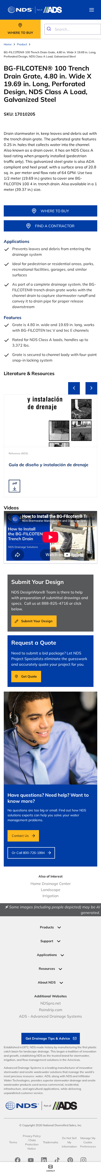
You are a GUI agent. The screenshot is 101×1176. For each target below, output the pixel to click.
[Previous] (74, 388)
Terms (13, 1142)
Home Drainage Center (51, 883)
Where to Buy (55, 211)
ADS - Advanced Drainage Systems (50, 1016)
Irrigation (50, 895)
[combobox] (72, 29)
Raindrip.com (50, 1009)
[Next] (91, 388)
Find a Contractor (54, 226)
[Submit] (50, 29)
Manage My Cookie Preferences (88, 1142)
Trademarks (50, 1142)
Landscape (50, 889)
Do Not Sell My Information (69, 1142)
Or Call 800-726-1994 (28, 853)
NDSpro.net (50, 1003)
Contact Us (20, 836)
